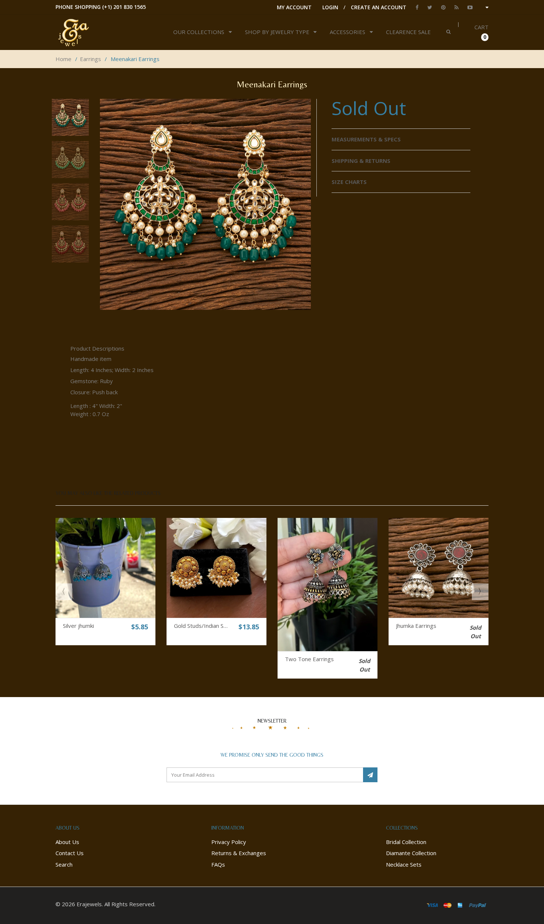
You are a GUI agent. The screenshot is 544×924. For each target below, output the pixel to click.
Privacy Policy (228, 842)
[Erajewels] (99, 32)
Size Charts (349, 181)
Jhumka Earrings (416, 625)
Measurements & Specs (366, 139)
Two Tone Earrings (309, 659)
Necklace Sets (404, 864)
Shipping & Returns (361, 160)
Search (64, 864)
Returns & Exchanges (238, 853)
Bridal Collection (406, 842)
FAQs (218, 864)
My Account (294, 7)
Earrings (90, 59)
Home (63, 59)
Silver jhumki (78, 625)
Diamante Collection (411, 853)
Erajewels (89, 904)
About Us (67, 842)
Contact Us (70, 853)
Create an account (378, 7)
